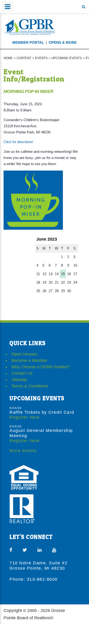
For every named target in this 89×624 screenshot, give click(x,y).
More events (23, 450)
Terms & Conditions (29, 386)
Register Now (24, 417)
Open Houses (24, 354)
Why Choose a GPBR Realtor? (40, 367)
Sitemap (19, 379)
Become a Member (29, 360)
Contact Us (22, 373)
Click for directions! (18, 142)
